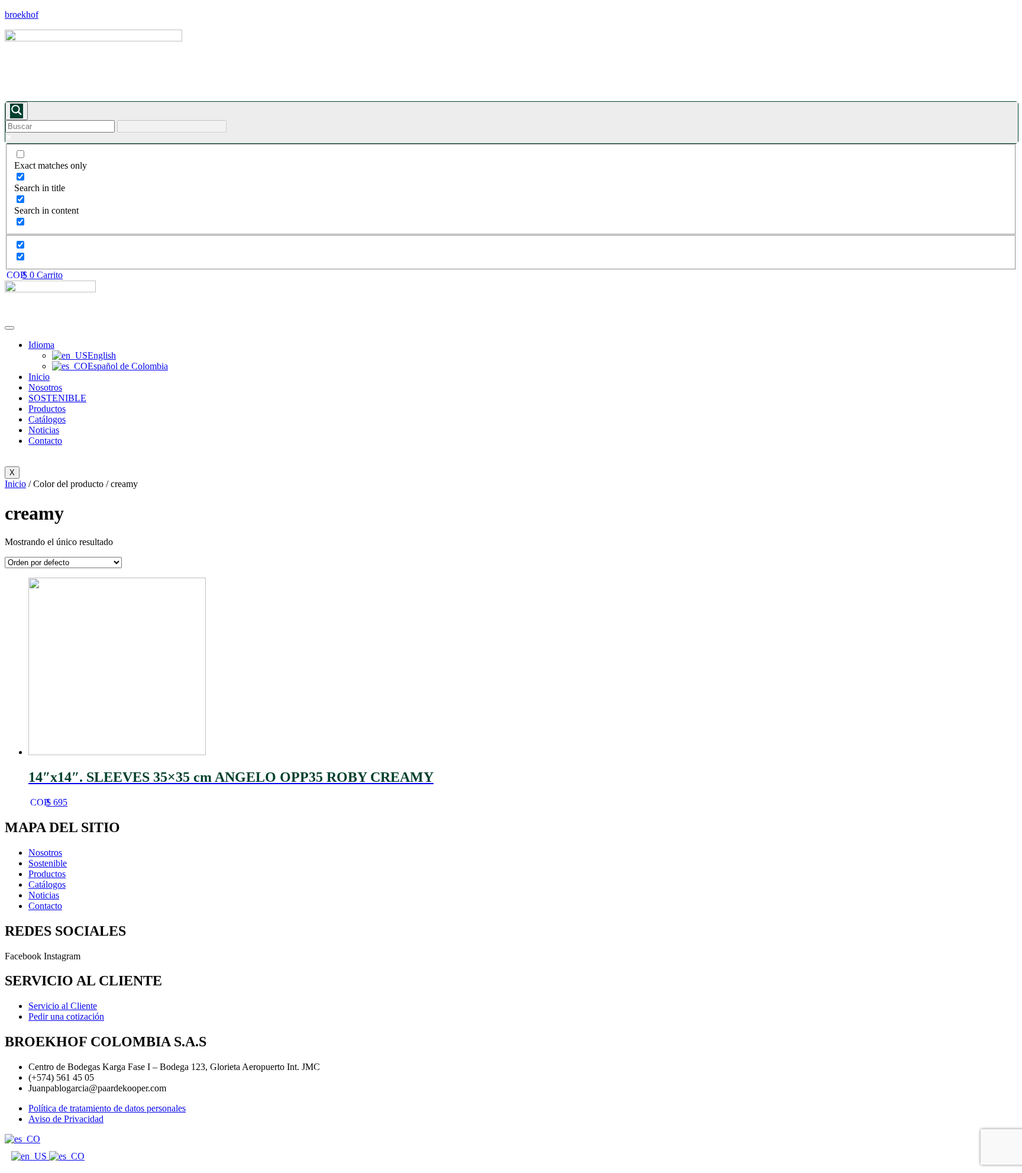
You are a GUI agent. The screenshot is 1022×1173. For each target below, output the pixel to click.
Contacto (45, 441)
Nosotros (45, 387)
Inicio (39, 377)
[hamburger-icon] (9, 328)
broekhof (21, 14)
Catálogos (47, 419)
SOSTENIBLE (57, 398)
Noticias (43, 430)
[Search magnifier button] (16, 111)
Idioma (41, 345)
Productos (47, 409)
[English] (30, 1156)
